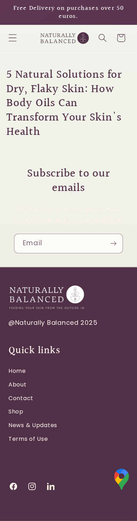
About (17, 385)
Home (17, 371)
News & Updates (32, 425)
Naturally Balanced (47, 322)
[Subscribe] (113, 243)
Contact (20, 398)
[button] (13, 38)
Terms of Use (28, 439)
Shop (16, 411)
